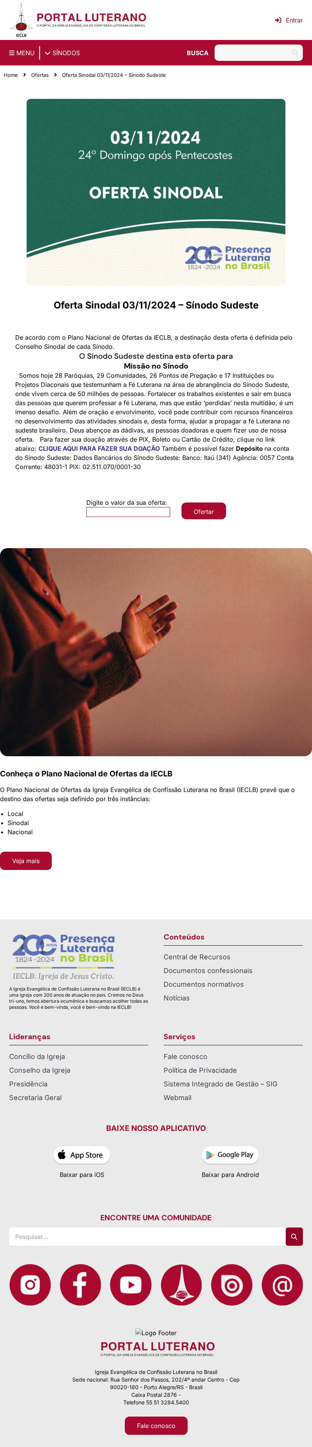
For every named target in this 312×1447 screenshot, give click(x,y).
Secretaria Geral (35, 1098)
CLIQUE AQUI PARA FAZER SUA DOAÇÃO (99, 448)
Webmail (177, 1098)
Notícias (177, 998)
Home (11, 75)
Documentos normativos (204, 984)
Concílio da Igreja (37, 1057)
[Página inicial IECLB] (21, 20)
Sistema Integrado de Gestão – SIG (220, 1084)
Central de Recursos (197, 957)
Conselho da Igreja (39, 1070)
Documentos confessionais (208, 971)
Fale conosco (185, 1057)
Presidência (28, 1084)
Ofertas (40, 75)
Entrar (294, 20)
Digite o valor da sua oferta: (126, 502)
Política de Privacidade (200, 1070)
